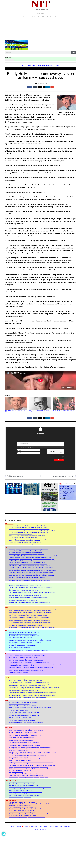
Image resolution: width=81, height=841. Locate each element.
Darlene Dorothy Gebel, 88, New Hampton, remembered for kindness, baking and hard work (28, 549)
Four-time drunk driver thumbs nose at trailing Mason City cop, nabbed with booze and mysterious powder (32, 627)
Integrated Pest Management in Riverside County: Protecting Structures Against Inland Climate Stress (31, 667)
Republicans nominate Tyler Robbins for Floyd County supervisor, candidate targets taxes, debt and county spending (34, 687)
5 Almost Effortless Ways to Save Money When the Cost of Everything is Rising (26, 722)
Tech (6, 700)
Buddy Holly (67, 826)
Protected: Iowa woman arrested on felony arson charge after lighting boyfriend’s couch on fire (29, 529)
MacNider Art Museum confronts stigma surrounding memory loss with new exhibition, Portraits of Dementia (32, 752)
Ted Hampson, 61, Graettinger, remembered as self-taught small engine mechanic (26, 554)
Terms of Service (43, 826)
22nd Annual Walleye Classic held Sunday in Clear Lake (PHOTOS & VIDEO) (25, 743)
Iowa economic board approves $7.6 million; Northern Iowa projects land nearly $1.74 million (29, 662)
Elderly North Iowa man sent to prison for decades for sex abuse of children (25, 758)
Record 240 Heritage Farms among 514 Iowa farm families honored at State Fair (26, 670)
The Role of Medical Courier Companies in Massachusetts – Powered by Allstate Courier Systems (30, 787)
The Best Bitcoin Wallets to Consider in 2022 (18, 748)
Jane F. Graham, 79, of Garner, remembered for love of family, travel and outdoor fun (27, 577)
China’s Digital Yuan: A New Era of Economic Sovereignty (21, 718)
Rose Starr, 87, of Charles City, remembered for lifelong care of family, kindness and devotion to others (31, 567)
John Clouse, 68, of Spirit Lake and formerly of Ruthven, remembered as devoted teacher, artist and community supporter (34, 569)
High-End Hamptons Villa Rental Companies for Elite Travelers (22, 815)
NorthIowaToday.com (40, 9)
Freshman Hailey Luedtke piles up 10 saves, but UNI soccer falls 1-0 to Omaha (25, 643)
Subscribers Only (9, 524)
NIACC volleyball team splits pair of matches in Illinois (20, 637)
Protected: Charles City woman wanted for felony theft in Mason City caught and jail (27, 525)
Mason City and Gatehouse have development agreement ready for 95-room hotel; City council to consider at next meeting (35, 729)
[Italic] (20, 447)
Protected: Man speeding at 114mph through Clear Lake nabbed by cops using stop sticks (28, 527)
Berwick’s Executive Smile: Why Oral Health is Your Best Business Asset (24, 795)
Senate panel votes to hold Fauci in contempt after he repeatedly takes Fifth (25, 595)
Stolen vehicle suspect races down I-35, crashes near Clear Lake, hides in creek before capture (29, 617)
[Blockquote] (29, 447)
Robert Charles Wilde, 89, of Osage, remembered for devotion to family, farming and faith (28, 564)
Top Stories (15, 68)
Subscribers (24, 68)
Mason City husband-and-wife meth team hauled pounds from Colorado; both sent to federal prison (30, 612)
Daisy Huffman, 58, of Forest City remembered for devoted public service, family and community (29, 580)
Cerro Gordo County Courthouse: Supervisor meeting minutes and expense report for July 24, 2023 (30, 747)
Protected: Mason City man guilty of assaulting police (20, 534)
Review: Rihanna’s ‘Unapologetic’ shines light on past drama (21, 737)
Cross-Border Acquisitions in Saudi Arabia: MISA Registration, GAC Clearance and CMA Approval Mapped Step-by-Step (35, 663)
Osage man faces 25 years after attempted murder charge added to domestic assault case (28, 615)
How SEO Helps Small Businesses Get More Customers (21, 668)
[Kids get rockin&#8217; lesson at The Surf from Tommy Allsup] (64, 403)
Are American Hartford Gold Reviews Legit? (18, 672)
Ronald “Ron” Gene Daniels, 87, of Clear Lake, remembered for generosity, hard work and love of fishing (31, 572)
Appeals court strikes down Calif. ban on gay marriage (20, 733)
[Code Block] (30, 447)
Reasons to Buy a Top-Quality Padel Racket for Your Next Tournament (24, 712)
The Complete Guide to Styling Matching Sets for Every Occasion (23, 600)
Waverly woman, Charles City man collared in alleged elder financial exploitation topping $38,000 (29, 622)
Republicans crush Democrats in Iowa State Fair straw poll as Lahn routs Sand (25, 680)
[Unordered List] (27, 447)
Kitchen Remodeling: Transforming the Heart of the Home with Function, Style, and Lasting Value (29, 803)
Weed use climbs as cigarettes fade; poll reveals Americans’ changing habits (25, 585)
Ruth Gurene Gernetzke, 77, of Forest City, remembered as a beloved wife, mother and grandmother (30, 557)
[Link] (32, 447)
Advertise (26, 826)
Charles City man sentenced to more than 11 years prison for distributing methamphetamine (28, 767)
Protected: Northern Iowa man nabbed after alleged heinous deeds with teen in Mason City (28, 532)
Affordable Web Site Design (55, 826)
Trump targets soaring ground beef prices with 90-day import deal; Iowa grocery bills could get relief (30, 587)
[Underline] (22, 447)
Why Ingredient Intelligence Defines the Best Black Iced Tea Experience (24, 783)
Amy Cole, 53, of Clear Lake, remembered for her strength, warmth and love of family (27, 562)
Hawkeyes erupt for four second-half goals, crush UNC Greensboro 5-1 (24, 632)
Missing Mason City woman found (16, 772)
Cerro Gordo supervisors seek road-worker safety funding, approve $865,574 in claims (27, 693)
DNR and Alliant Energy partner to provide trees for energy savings (23, 732)
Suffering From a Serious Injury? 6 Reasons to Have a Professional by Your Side (25, 792)
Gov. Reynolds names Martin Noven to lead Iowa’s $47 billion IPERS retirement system (27, 697)
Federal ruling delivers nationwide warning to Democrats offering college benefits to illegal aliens (29, 602)
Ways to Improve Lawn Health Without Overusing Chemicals (22, 782)
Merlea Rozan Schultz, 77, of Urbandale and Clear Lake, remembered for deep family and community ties (31, 559)
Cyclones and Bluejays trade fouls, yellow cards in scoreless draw (23, 634)
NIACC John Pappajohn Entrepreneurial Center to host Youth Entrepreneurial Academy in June (29, 768)
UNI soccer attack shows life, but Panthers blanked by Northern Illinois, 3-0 (25, 635)
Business (49, 68)
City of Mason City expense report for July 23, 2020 (20, 770)
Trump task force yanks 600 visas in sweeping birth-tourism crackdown (24, 590)
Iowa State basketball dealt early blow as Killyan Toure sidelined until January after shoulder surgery (30, 640)
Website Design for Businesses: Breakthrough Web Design (40, 65)
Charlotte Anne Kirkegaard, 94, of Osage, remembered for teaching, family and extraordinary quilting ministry (32, 570)
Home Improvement (10, 800)
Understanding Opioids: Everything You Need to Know (20, 793)
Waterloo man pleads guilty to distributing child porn (20, 760)
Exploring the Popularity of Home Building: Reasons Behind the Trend (24, 715)
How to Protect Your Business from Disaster (18, 710)
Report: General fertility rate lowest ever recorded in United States (23, 753)
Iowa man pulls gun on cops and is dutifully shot (19, 763)
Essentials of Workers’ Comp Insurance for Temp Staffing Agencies (23, 657)
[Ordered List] (25, 447)
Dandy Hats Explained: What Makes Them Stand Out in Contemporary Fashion (26, 660)
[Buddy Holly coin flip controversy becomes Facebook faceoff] (40, 403)
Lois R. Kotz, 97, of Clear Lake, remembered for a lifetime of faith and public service (26, 550)
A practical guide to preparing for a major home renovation (21, 810)
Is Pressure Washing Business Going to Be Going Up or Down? (22, 720)
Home (8, 68)
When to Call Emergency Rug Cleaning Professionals (20, 805)
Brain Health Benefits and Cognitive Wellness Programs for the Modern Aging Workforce (28, 788)
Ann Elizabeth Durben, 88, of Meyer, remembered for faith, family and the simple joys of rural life (29, 573)
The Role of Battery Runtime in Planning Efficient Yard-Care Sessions (23, 659)
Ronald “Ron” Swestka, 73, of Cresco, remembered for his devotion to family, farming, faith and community (31, 575)
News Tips (19, 826)
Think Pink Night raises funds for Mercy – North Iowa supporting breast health (26, 775)
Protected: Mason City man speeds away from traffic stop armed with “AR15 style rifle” (27, 535)
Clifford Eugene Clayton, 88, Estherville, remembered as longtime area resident (26, 552)
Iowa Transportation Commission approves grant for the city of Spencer (24, 742)
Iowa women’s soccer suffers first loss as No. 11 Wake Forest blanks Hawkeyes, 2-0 (27, 639)
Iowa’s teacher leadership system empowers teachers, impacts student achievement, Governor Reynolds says (32, 765)
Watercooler (8, 727)
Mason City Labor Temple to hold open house (18, 750)
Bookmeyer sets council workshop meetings (18, 757)
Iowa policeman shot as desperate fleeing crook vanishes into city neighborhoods (26, 625)
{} (33, 447)
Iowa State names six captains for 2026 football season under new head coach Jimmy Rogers (28, 650)
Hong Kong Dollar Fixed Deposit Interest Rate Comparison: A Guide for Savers (26, 673)
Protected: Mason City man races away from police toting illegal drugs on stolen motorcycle (28, 755)
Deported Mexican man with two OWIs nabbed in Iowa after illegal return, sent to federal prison (29, 620)
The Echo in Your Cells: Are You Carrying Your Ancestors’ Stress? (22, 598)
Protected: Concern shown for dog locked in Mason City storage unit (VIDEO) (25, 542)
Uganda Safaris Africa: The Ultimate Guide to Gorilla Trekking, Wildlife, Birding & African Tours (29, 589)
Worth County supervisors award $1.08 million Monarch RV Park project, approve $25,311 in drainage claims (32, 688)
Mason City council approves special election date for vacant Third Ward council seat (27, 730)
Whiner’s (71, 68)
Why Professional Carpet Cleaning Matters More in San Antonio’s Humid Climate (26, 808)
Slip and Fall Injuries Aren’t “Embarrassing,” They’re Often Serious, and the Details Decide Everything (30, 707)
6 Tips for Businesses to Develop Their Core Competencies (21, 723)
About (12, 826)
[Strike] (23, 447)
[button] (29, 87)
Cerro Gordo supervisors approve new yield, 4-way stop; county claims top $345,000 (27, 685)
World (36, 68)
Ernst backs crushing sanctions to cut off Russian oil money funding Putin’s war (25, 603)
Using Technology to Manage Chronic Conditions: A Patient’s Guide (23, 785)
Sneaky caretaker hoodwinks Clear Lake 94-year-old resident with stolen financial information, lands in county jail (33, 609)
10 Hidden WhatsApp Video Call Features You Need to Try (21, 665)
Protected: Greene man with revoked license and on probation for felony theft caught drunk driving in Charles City (33, 530)
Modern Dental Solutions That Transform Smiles (19, 704)
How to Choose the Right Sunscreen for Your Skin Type (20, 790)
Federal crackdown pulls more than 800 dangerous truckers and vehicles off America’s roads (28, 597)
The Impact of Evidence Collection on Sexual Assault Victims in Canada (24, 709)
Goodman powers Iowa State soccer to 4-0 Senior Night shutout (22, 645)
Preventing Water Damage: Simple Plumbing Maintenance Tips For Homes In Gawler (27, 817)
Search (73, 52)
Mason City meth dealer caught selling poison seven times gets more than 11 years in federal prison (30, 610)
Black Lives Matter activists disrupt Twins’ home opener (21, 740)
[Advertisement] (40, 29)
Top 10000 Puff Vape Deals (40, 829)
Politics (55, 68)
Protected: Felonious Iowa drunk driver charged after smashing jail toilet (24, 540)
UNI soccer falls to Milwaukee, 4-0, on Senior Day (19, 647)
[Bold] (18, 447)
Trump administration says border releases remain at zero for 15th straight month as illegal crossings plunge (32, 592)
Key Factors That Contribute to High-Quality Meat (20, 797)
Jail (66, 68)
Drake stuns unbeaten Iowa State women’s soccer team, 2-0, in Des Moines (25, 642)
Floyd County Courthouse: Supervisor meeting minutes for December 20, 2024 (25, 735)
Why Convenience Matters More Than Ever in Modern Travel (22, 713)
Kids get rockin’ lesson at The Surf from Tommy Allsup (63, 410)
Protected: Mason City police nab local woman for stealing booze (23, 537)
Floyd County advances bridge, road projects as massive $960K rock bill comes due (27, 655)
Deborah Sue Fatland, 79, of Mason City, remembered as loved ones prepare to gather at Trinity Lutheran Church (33, 555)
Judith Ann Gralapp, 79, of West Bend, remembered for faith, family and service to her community (29, 565)
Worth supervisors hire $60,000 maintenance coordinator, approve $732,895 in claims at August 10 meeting (32, 695)
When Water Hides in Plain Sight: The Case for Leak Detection (22, 802)
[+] (35, 447)
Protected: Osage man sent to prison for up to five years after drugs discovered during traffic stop (30, 539)
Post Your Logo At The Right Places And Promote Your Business (22, 705)
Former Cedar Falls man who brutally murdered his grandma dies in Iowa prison (26, 738)
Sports (42, 68)
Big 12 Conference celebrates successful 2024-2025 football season (23, 702)
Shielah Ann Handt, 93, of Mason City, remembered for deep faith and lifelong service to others (29, 578)
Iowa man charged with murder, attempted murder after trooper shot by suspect (26, 623)
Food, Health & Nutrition (11, 780)
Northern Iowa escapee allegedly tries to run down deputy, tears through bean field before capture (30, 618)
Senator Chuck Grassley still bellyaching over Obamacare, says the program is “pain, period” (28, 777)
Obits (30, 68)
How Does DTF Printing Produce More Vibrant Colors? (21, 593)
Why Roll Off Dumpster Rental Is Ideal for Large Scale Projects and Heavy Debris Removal (28, 813)
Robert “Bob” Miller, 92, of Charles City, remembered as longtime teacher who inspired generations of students (32, 560)
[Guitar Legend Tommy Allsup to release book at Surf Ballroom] (16, 403)
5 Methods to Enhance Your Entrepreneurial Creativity (20, 717)
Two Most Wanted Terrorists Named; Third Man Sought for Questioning (24, 745)
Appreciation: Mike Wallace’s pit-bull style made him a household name (24, 773)
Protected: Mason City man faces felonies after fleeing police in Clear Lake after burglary (28, 543)
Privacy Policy (34, 826)
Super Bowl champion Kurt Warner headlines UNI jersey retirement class (24, 648)
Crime (61, 68)
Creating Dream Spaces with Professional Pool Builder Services (22, 807)
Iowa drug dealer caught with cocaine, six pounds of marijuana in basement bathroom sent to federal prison (32, 613)
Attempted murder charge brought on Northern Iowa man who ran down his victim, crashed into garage (31, 762)
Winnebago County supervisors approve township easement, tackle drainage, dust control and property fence (32, 692)
